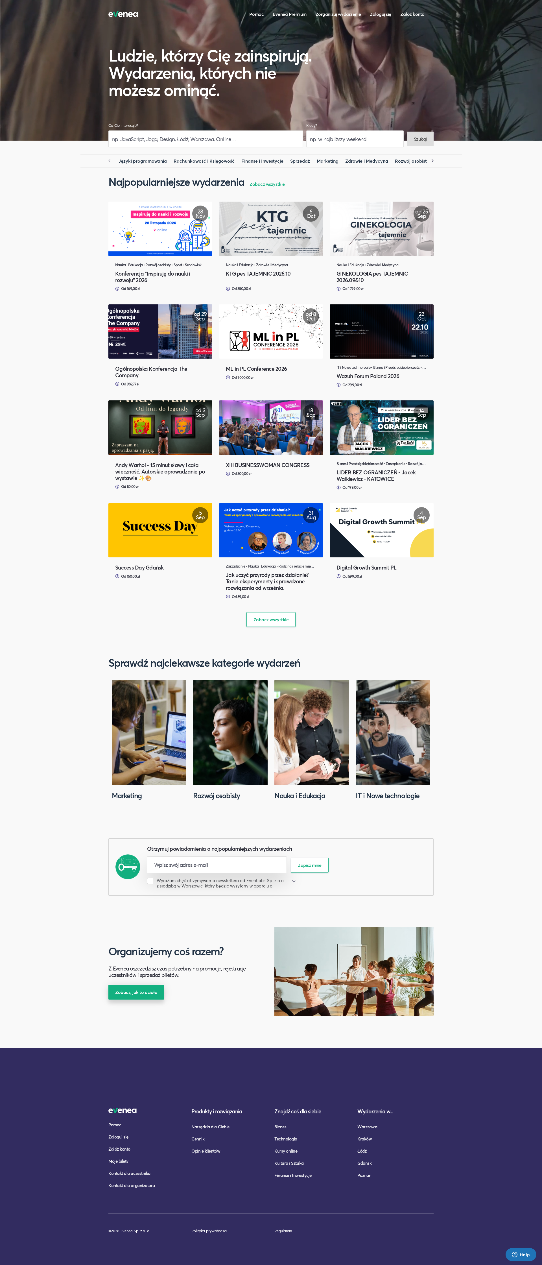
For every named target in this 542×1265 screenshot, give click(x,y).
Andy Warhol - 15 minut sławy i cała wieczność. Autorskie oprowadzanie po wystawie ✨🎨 (160, 471)
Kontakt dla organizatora (131, 1185)
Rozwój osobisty (412, 161)
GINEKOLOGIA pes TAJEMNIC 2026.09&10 (372, 276)
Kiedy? (311, 125)
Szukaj (420, 139)
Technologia (285, 1139)
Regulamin (283, 1230)
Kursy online (285, 1151)
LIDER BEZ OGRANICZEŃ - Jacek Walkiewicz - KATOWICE (376, 475)
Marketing (327, 161)
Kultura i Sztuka (289, 1163)
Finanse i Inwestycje (262, 161)
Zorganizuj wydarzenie (338, 14)
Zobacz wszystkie (267, 184)
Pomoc (256, 14)
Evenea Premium (290, 14)
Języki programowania (143, 161)
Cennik (197, 1139)
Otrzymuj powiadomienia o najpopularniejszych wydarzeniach (219, 848)
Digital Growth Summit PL (366, 567)
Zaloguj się (380, 14)
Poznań (364, 1175)
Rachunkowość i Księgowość (204, 161)
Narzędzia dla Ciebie (210, 1126)
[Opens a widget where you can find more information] (520, 1255)
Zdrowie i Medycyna (366, 161)
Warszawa (367, 1126)
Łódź (361, 1151)
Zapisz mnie (310, 865)
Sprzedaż (300, 161)
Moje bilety (118, 1161)
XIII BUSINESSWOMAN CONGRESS (267, 465)
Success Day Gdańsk (139, 567)
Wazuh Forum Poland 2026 (367, 376)
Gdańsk (364, 1163)
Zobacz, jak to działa (136, 992)
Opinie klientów (205, 1151)
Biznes (280, 1126)
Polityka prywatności (209, 1230)
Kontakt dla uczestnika (129, 1173)
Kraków (364, 1139)
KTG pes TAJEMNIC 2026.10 (258, 273)
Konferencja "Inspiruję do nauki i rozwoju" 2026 (152, 276)
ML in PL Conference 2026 (256, 368)
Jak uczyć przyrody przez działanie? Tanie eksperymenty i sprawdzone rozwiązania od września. (267, 581)
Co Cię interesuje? (123, 125)
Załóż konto (412, 14)
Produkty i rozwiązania (216, 1111)
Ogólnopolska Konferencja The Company (151, 371)
